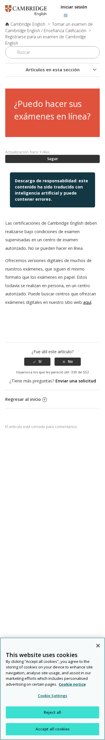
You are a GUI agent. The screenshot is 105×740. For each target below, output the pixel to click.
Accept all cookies (52, 729)
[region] (52, 688)
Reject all (52, 712)
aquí (87, 302)
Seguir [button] (52, 158)
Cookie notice (72, 684)
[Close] (98, 645)
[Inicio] (26, 14)
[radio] (37, 362)
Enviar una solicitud (75, 381)
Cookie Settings (52, 695)
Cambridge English (27, 24)
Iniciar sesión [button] (74, 7)
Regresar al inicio (23, 399)
